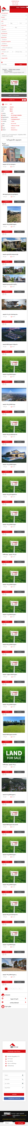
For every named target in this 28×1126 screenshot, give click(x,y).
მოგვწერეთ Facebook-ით (14, 1098)
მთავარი (5, 69)
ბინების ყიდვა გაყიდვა (14, 69)
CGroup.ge (22, 1115)
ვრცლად (19, 171)
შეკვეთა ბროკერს (14, 999)
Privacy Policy (23, 1119)
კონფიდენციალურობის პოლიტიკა (10, 1119)
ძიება (21, 64)
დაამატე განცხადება (14, 1002)
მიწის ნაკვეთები (8, 71)
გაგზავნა (14, 1094)
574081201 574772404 (15, 125)
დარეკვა (20, 1123)
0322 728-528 (15, 3)
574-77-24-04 (15, 4)
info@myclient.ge (15, 1)
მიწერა (7, 1123)
